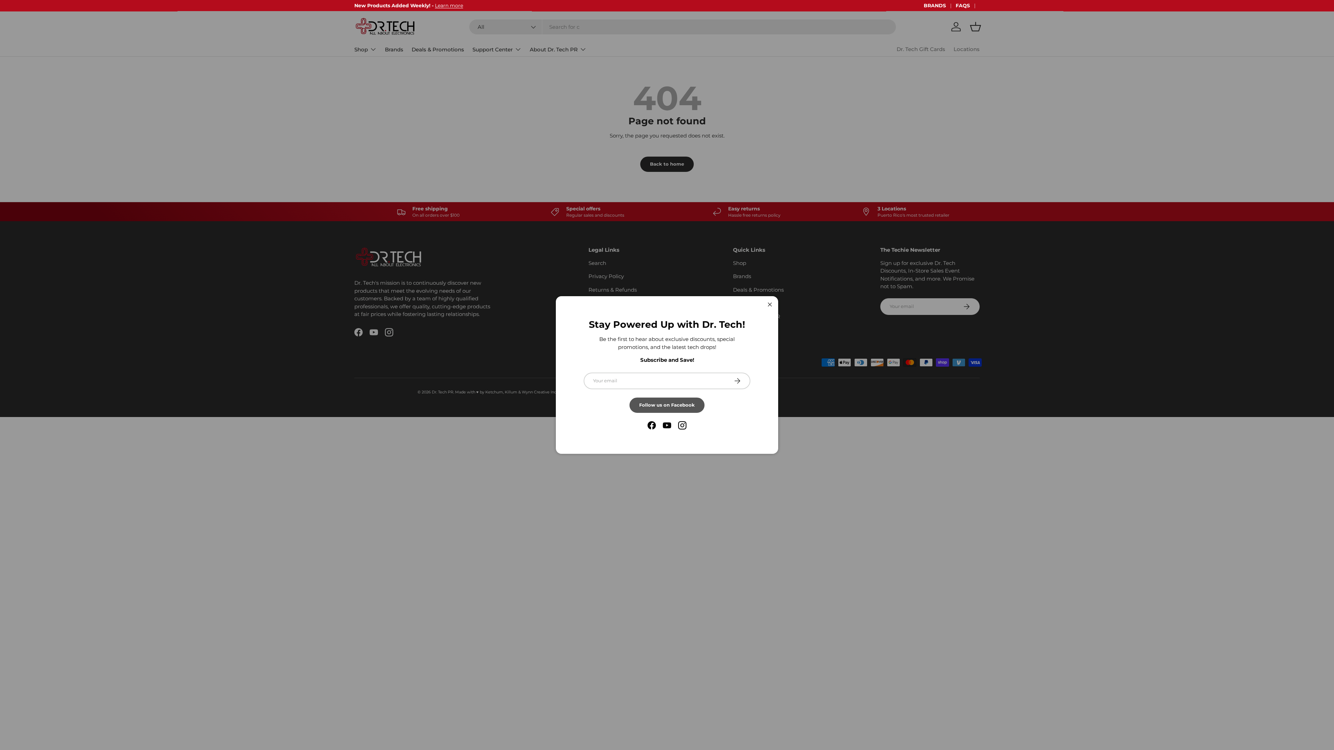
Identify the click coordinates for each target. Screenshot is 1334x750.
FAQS (963, 5)
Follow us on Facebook (667, 405)
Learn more (449, 5)
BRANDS (935, 5)
